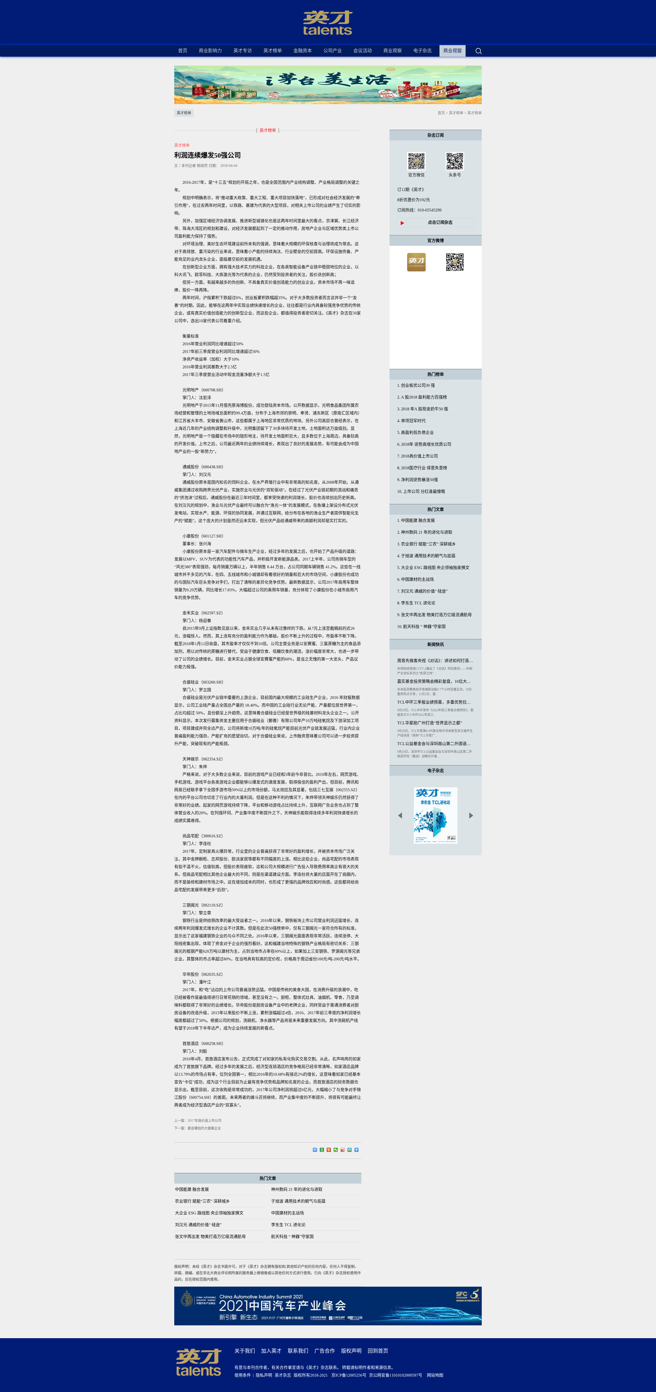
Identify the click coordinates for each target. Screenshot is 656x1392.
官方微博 (435, 240)
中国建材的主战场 (287, 1213)
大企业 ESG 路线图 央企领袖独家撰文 (209, 1213)
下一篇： (197, 1128)
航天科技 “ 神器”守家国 (292, 1236)
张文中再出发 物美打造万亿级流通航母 (210, 1236)
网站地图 (434, 1375)
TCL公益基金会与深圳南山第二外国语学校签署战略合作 (435, 743)
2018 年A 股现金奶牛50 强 (422, 409)
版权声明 (351, 1351)
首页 (182, 50)
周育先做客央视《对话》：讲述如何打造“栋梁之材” (435, 660)
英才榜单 (456, 113)
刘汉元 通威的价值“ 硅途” (198, 1225)
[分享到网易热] (316, 1150)
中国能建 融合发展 (192, 1189)
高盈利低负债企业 (415, 432)
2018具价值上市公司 (417, 456)
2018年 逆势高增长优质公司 (424, 444)
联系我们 (298, 1351)
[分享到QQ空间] (350, 1150)
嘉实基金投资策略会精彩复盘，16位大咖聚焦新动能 (435, 681)
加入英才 (271, 1351)
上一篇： (197, 1120)
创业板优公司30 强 (416, 385)
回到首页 (378, 1351)
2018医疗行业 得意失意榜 (422, 468)
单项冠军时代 (411, 421)
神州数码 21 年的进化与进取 (296, 1189)
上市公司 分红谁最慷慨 (421, 491)
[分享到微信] (337, 1150)
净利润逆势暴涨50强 (417, 479)
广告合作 (324, 1351)
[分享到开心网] (330, 1150)
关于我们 (244, 1351)
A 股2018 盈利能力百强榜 (422, 397)
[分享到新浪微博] (344, 1150)
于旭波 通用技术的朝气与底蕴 (298, 1201)
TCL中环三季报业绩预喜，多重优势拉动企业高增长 (435, 702)
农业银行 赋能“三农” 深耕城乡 (202, 1201)
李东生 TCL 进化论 (288, 1225)
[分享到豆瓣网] (323, 1150)
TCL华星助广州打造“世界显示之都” (429, 723)
